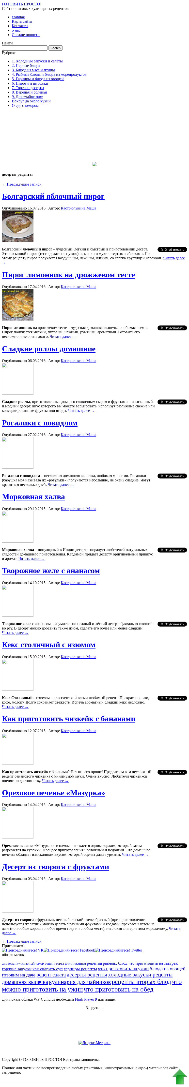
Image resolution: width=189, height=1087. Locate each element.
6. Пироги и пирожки (30, 83)
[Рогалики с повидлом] (17, 467)
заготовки (9, 963)
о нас (16, 30)
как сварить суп (47, 968)
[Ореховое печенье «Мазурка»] (17, 837)
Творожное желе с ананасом (51, 570)
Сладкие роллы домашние (48, 348)
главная (18, 17)
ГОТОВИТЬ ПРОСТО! (21, 4)
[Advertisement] (26, 136)
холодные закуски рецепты (140, 975)
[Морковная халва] (17, 541)
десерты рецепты (87, 975)
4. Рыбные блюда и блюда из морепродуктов (49, 74)
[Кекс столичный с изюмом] (17, 689)
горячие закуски (17, 969)
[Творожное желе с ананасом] (17, 615)
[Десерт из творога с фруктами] (17, 911)
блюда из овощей (168, 968)
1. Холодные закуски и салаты (37, 61)
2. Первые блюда (26, 65)
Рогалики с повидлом (40, 422)
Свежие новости (26, 35)
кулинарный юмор (30, 963)
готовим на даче (18, 974)
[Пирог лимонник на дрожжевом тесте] (17, 319)
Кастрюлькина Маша (78, 208)
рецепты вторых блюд (141, 981)
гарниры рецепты (80, 968)
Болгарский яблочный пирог (53, 196)
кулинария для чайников (80, 981)
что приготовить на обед (119, 989)
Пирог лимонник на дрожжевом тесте (68, 274)
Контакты (20, 26)
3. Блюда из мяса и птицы (33, 70)
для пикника (75, 963)
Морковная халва (33, 496)
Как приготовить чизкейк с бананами (68, 718)
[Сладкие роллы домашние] (17, 393)
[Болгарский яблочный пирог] (17, 241)
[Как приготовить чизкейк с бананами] (17, 763)
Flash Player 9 (86, 999)
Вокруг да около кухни (31, 101)
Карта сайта (22, 21)
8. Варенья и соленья (29, 92)
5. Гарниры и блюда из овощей (38, 79)
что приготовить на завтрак (153, 963)
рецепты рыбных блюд (107, 963)
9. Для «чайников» (27, 97)
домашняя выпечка (25, 982)
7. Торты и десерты (28, 88)
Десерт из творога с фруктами (55, 866)
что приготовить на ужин (123, 968)
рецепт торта (54, 963)
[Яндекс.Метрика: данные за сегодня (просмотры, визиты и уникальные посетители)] (94, 1043)
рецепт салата (51, 975)
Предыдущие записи (22, 184)
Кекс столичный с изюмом (48, 644)
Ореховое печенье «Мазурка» (53, 792)
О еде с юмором (25, 105)
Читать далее (63, 336)
